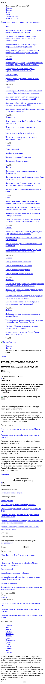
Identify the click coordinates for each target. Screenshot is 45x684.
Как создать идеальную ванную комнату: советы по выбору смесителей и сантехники (25, 285)
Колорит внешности (9, 583)
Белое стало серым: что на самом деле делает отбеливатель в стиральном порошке (23, 251)
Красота (9, 59)
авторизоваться (7, 543)
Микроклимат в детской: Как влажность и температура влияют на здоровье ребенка (22, 52)
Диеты (8, 167)
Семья (8, 197)
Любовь (9, 310)
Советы (9, 228)
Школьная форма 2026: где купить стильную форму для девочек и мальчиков (23, 31)
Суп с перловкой (12, 149)
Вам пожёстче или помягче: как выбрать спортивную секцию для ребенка (22, 46)
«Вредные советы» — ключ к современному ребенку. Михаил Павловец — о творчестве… (24, 208)
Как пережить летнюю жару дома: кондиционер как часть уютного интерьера (24, 297)
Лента (8, 12)
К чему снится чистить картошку (19, 266)
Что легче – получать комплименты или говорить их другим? (21, 138)
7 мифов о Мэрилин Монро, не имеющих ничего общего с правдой (22, 327)
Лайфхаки (10, 280)
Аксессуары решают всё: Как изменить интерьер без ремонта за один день (25, 110)
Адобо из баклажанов (14, 153)
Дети (7, 26)
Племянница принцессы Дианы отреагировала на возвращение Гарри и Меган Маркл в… (24, 64)
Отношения (10, 117)
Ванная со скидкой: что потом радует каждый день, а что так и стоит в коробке (24, 233)
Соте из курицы (12, 75)
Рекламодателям (12, 16)
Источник (5, 474)
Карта (8, 14)
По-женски (4, 597)
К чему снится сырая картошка (18, 270)
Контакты (9, 10)
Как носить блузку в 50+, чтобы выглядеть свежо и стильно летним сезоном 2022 (22, 98)
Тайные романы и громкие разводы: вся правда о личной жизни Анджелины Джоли (24, 321)
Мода (8, 87)
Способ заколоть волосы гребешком (15, 573)
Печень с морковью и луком (12, 493)
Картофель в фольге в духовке (17, 161)
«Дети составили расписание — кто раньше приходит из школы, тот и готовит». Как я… (23, 220)
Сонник (9, 258)
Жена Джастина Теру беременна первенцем (18, 555)
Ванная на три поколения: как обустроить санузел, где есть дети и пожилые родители (23, 202)
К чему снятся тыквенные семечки (19, 274)
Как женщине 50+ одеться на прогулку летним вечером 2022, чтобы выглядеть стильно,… (24, 92)
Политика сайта (12, 18)
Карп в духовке (7, 501)
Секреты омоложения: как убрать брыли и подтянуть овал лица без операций (22, 303)
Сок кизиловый (7, 569)
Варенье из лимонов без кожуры (18, 157)
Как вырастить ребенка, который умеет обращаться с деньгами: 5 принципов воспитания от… (21, 38)
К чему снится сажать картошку (18, 262)
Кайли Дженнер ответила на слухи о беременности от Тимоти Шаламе (20, 70)
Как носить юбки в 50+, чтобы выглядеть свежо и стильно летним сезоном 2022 (24, 104)
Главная (9, 8)
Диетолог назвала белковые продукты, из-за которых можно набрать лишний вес (23, 184)
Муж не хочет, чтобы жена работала (20, 133)
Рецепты (9, 145)
